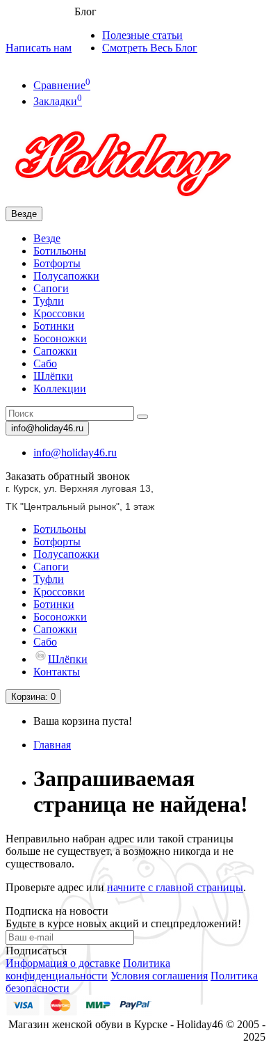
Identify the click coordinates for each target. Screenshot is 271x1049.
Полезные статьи (142, 35)
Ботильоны (59, 251)
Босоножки (60, 338)
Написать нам (39, 48)
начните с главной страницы (175, 887)
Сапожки (55, 351)
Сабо (45, 363)
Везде (46, 238)
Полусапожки (66, 276)
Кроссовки (59, 313)
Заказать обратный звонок (68, 476)
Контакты (56, 672)
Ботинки (53, 326)
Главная (52, 745)
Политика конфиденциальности (88, 969)
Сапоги (51, 288)
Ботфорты (57, 263)
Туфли (48, 301)
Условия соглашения (159, 976)
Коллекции (59, 388)
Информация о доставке (63, 963)
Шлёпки (53, 376)
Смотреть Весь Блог (149, 48)
